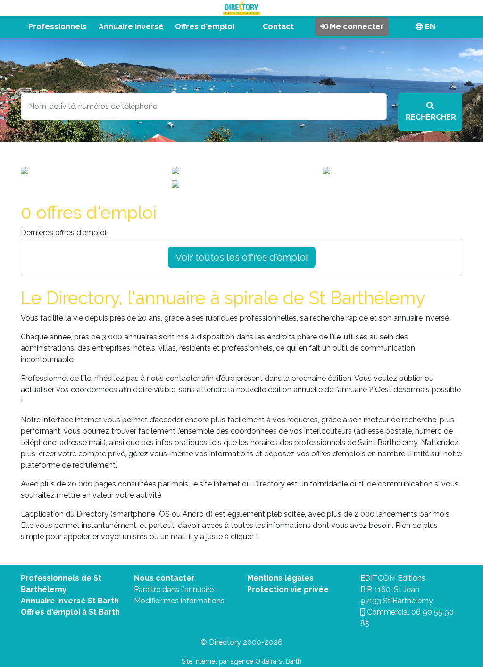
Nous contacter (164, 578)
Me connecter (356, 26)
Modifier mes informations (179, 600)
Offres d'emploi (204, 26)
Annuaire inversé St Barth (70, 600)
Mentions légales (280, 578)
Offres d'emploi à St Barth (70, 612)
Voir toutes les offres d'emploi (241, 257)
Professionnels (57, 26)
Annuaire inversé (131, 26)
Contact (278, 26)
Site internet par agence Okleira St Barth (241, 661)
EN (429, 26)
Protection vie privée (288, 589)
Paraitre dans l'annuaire (174, 589)
